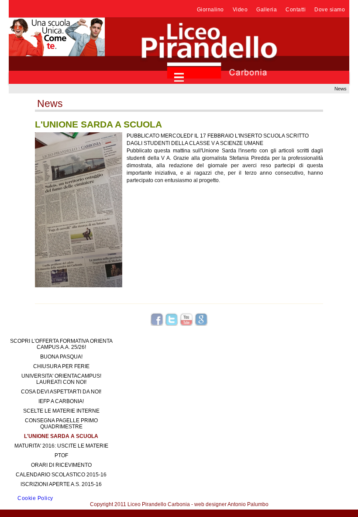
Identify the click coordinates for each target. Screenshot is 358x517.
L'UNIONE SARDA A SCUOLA (61, 436)
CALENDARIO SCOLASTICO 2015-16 (61, 475)
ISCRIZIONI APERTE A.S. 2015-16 (61, 484)
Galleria (266, 10)
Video (240, 10)
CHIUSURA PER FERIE (61, 366)
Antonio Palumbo (247, 504)
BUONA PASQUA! (61, 357)
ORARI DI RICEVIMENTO (61, 465)
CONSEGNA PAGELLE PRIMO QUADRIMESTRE (61, 423)
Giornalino (210, 10)
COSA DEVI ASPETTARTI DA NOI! (61, 392)
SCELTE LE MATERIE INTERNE (61, 411)
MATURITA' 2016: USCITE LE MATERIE (61, 446)
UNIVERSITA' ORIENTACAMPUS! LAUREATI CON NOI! (61, 379)
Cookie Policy (35, 498)
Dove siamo (329, 10)
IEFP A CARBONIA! (61, 401)
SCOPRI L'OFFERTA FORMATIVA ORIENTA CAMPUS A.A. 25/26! (61, 344)
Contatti (296, 10)
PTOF (61, 455)
